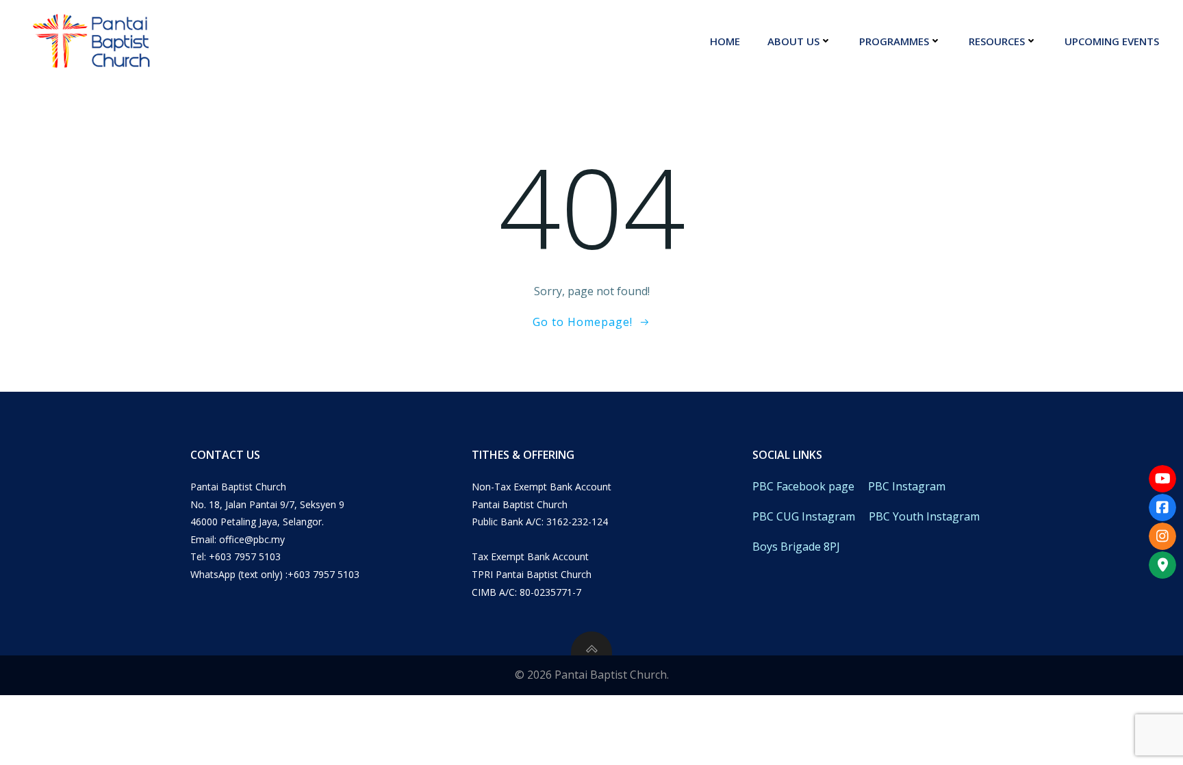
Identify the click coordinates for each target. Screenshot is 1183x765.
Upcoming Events (1112, 41)
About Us (793, 41)
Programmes (894, 41)
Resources (997, 41)
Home (725, 41)
